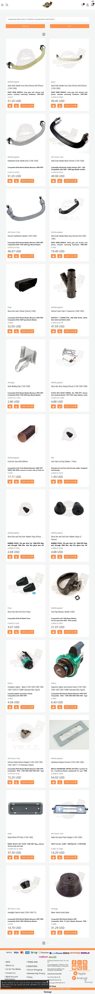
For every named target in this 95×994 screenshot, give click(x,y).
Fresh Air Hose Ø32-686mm (18, 461)
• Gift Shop (52, 986)
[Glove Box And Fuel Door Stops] (26, 584)
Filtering (25, 26)
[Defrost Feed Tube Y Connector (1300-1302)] (69, 284)
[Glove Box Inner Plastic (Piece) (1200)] (26, 284)
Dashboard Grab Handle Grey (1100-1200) (23, 161)
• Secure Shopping (34, 969)
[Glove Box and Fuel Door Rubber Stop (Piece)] (26, 509)
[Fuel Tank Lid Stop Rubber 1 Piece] (69, 434)
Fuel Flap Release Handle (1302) (63, 612)
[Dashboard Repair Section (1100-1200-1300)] (69, 735)
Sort (69, 26)
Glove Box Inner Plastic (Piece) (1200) (22, 311)
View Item (16, 106)
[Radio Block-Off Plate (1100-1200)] (26, 810)
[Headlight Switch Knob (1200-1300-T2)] (26, 885)
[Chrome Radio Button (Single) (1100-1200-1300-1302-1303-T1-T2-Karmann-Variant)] (26, 735)
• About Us (9, 965)
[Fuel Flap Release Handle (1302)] (69, 584)
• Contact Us (10, 973)
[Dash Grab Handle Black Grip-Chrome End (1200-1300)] (69, 208)
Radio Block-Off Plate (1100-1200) (20, 837)
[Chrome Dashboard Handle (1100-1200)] (26, 208)
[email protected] (54, 974)
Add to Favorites (10, 106)
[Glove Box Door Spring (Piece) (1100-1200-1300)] (69, 359)
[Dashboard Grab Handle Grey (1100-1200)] (26, 133)
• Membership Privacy (35, 973)
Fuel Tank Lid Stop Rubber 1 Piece (63, 461)
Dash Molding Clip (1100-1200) (19, 386)
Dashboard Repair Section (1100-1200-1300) (67, 762)
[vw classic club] (48, 5)
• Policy (29, 977)
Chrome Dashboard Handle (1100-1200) (22, 236)
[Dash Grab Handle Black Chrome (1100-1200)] (69, 133)
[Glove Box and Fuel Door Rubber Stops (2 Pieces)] (69, 509)
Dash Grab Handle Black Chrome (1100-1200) (67, 161)
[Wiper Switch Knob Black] (69, 885)
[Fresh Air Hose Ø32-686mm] (26, 434)
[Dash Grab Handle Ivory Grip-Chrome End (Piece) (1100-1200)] (26, 58)
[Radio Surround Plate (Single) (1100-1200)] (69, 810)
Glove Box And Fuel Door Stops (19, 612)
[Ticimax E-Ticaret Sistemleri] (47, 992)
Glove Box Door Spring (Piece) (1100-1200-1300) (69, 386)
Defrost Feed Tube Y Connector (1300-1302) (67, 311)
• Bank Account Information (11, 977)
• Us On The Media (13, 969)
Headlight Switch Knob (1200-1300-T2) (22, 912)
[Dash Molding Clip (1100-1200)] (26, 359)
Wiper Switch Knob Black (60, 912)
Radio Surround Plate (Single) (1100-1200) (66, 837)
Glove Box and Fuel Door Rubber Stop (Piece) (24, 537)
